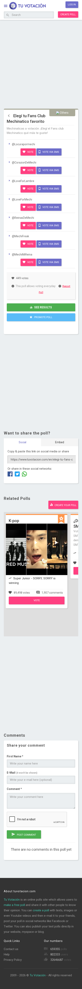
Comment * (14, 789)
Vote (30, 151)
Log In (72, 4)
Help (7, 954)
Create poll (68, 14)
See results (43, 307)
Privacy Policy (13, 960)
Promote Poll (43, 317)
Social (22, 442)
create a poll (41, 910)
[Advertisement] (41, 64)
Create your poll (65, 505)
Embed (59, 442)
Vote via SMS (50, 151)
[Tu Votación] (25, 6)
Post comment (26, 834)
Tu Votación (12, 899)
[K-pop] (36, 603)
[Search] (8, 15)
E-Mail (22, 772)
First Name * (15, 756)
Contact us (11, 949)
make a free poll (14, 905)
